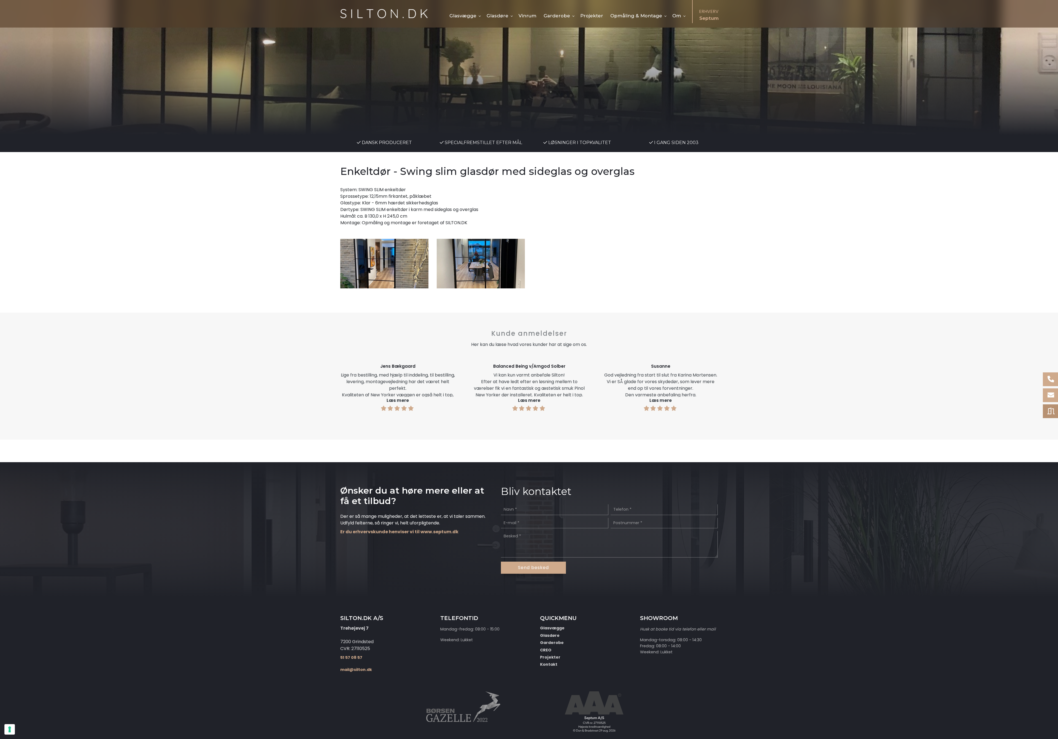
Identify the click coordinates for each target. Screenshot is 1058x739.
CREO (545, 650)
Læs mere (398, 400)
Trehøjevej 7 (354, 628)
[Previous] (323, 384)
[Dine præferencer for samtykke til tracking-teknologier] (9, 729)
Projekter (550, 657)
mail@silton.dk (356, 669)
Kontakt (548, 664)
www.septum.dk (439, 532)
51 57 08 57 (351, 657)
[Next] (735, 384)
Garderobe (552, 643)
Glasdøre (550, 635)
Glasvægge (552, 628)
